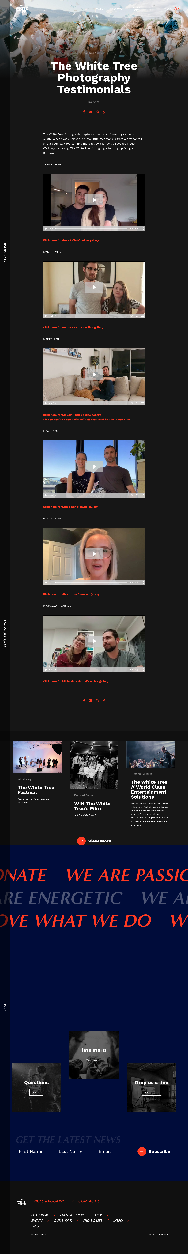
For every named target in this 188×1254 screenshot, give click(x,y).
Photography (72, 1215)
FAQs (35, 1226)
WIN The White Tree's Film (92, 806)
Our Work (63, 1220)
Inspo (118, 1220)
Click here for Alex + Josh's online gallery (71, 594)
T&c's (43, 1234)
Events (37, 1220)
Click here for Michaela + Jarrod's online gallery (75, 681)
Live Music (40, 1215)
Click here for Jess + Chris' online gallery (71, 240)
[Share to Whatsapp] (97, 112)
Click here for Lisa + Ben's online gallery (70, 506)
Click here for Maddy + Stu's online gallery (72, 414)
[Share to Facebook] (84, 112)
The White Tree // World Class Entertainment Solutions (149, 789)
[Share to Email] (90, 112)
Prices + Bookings (109, 9)
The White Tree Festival (36, 790)
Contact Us (90, 1201)
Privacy (34, 1234)
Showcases (92, 1220)
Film (98, 1215)
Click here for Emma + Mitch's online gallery (73, 327)
